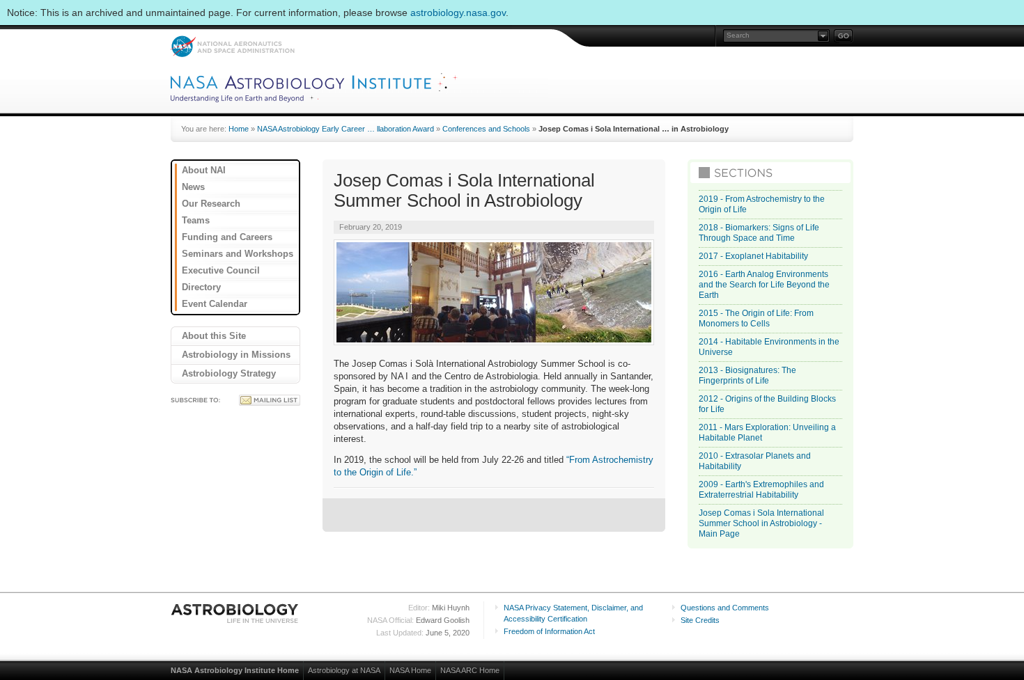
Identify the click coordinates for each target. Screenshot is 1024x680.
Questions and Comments (725, 607)
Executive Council (221, 270)
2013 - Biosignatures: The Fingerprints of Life (747, 375)
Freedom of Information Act (549, 631)
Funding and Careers (227, 237)
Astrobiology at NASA (344, 670)
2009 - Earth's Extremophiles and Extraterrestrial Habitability (761, 490)
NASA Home (410, 670)
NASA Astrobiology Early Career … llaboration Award (345, 129)
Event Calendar (214, 304)
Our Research (211, 203)
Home (238, 129)
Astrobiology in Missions (236, 354)
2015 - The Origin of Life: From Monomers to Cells (756, 318)
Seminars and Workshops (237, 253)
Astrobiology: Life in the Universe (235, 613)
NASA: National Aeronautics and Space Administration (232, 46)
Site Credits (700, 620)
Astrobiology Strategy (229, 373)
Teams (196, 220)
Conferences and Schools (486, 129)
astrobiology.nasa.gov (458, 12)
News (193, 187)
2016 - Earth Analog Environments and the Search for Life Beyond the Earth (764, 284)
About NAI (204, 170)
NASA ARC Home (469, 670)
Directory (201, 287)
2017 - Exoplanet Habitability (753, 256)
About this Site (214, 336)
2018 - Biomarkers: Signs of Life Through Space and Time (759, 233)
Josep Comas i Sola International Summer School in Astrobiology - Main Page (761, 523)
